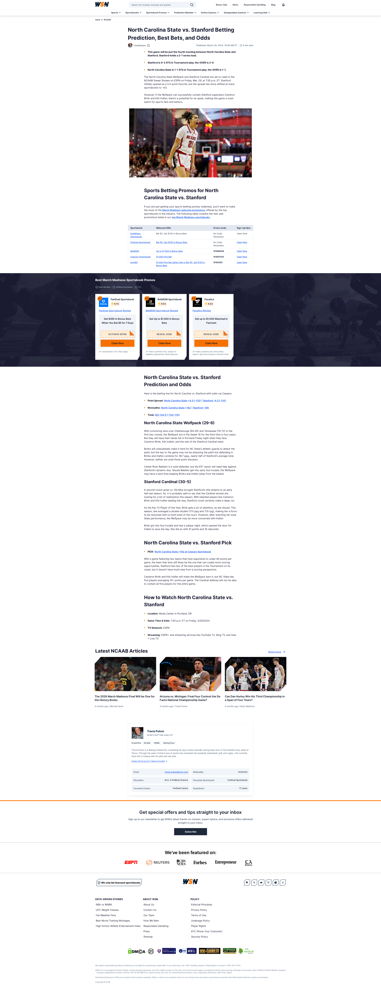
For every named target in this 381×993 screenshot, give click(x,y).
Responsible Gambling (255, 4)
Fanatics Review (202, 310)
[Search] (192, 5)
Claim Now (242, 242)
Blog (273, 4)
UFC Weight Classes (107, 909)
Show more (274, 651)
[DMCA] (137, 951)
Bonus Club (221, 4)
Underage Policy (200, 920)
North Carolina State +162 (176, 407)
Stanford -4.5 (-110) (214, 400)
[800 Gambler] (209, 951)
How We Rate (151, 920)
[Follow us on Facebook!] (247, 882)
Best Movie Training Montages (113, 920)
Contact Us (149, 909)
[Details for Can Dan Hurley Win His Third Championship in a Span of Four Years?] (255, 674)
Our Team (148, 915)
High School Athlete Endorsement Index (118, 925)
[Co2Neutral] (246, 951)
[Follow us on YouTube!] (261, 882)
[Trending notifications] (283, 4)
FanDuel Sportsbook (140, 242)
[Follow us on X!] (254, 882)
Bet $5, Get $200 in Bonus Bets (172, 242)
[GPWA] (229, 951)
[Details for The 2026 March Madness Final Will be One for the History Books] (125, 674)
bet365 (134, 262)
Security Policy (199, 936)
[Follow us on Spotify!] (276, 882)
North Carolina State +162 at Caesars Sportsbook (183, 551)
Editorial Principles (201, 904)
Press (146, 931)
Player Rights (198, 925)
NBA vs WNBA (104, 904)
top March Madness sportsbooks (191, 217)
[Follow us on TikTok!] (283, 882)
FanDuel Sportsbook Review (115, 310)
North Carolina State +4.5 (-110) (182, 400)
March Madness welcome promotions (183, 210)
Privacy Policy (199, 909)
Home (97, 20)
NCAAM (107, 20)
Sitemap (148, 936)
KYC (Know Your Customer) (206, 931)
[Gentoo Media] (187, 951)
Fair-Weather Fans (106, 915)
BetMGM (134, 251)
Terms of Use (198, 915)
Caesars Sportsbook (140, 256)
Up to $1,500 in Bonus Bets (169, 251)
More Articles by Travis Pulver (148, 761)
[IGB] (166, 951)
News (235, 4)
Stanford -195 (201, 407)
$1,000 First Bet (164, 256)
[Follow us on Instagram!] (268, 882)
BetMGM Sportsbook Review (162, 310)
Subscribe (190, 831)
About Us (148, 904)
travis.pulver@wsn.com (176, 772)
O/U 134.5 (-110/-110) (167, 414)
